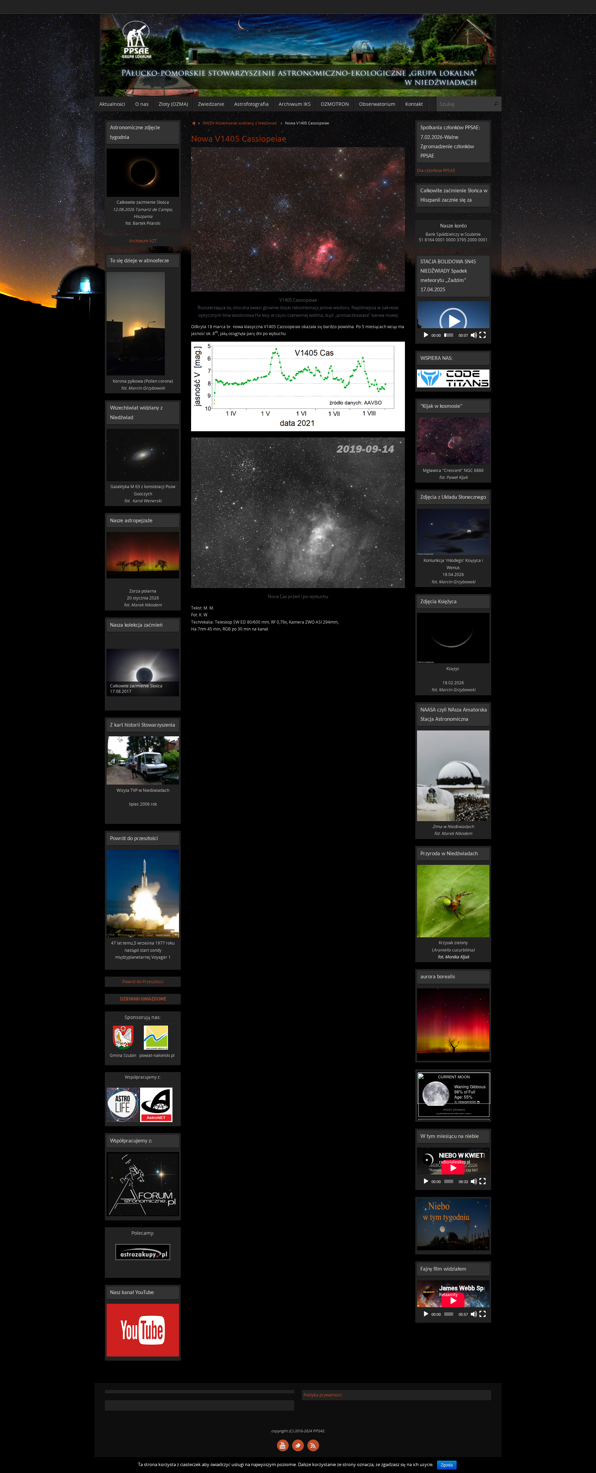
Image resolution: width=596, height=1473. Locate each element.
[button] (453, 321)
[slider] (448, 335)
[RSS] (313, 1445)
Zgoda (447, 1465)
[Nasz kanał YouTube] (143, 1355)
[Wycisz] (473, 335)
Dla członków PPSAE (436, 170)
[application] (453, 321)
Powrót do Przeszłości (142, 982)
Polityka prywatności (323, 1395)
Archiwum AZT (143, 241)
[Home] (193, 122)
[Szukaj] (495, 104)
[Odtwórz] (426, 335)
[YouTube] (283, 1445)
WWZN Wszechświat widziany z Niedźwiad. (240, 122)
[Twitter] (298, 1445)
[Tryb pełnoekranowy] (482, 335)
